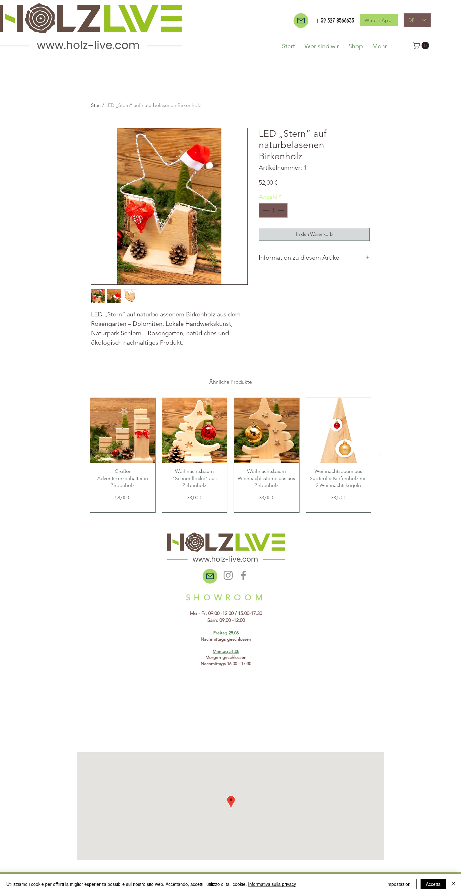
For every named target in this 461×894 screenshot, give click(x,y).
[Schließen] (453, 884)
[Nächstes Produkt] (380, 455)
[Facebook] (243, 575)
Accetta (433, 884)
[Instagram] (228, 575)
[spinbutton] (273, 210)
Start (96, 105)
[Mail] (301, 20)
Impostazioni (398, 884)
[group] (230, 455)
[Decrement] (265, 210)
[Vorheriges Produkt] (80, 455)
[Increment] (281, 210)
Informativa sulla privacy (272, 884)
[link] (421, 45)
